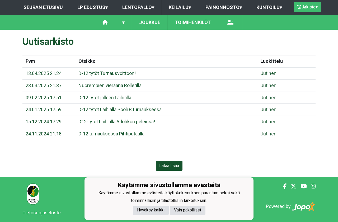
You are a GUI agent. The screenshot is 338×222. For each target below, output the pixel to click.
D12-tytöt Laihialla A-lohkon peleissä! (116, 121)
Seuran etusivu (43, 7)
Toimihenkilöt (193, 22)
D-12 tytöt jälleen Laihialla (104, 97)
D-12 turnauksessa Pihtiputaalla (111, 133)
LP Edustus (92, 7)
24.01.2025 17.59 (44, 109)
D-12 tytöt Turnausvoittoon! (107, 73)
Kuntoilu (269, 7)
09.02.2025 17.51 (44, 97)
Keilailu (180, 7)
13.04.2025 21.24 (44, 73)
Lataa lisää (169, 165)
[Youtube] (301, 186)
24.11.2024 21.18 (44, 133)
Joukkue (149, 22)
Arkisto (310, 7)
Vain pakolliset (187, 209)
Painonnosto (223, 7)
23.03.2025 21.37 (44, 85)
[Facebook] (283, 186)
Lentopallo (138, 7)
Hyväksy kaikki (151, 209)
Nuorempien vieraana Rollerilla (110, 85)
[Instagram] (311, 186)
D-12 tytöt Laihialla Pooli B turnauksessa (120, 109)
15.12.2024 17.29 (44, 121)
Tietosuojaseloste (41, 212)
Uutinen (268, 73)
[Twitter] (291, 186)
